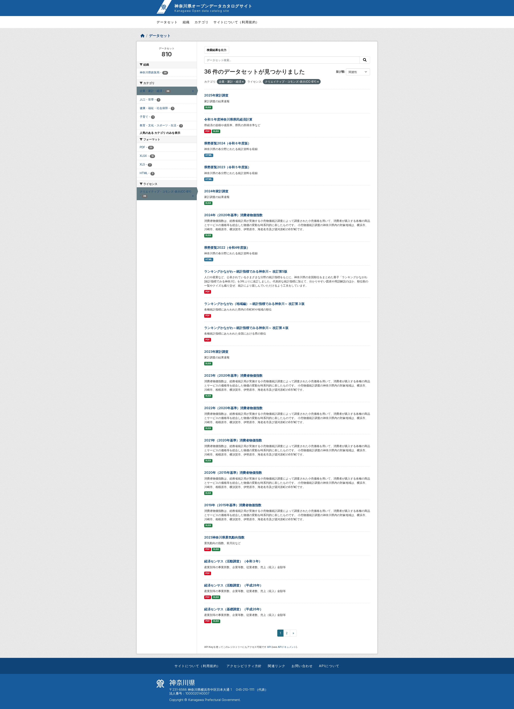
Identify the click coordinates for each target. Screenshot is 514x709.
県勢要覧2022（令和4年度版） (227, 247)
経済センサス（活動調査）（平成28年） (233, 585)
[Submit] (365, 60)
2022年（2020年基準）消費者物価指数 (233, 408)
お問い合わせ (302, 666)
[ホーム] (143, 35)
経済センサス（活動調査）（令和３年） (233, 561)
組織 (186, 22)
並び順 (340, 71)
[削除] (243, 81)
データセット (167, 22)
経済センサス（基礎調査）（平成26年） (233, 609)
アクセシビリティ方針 (244, 666)
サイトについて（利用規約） (236, 22)
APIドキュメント (287, 646)
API (269, 646)
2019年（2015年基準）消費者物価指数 (232, 505)
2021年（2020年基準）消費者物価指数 (233, 440)
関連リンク (277, 666)
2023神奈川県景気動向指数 (224, 537)
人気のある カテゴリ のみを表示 (160, 132)
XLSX (208, 107)
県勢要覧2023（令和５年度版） (227, 167)
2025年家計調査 (216, 95)
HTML (208, 155)
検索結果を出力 (216, 50)
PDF (207, 131)
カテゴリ (202, 22)
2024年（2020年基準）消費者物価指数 (233, 215)
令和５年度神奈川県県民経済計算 (228, 119)
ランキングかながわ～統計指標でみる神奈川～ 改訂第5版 (245, 271)
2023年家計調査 (216, 352)
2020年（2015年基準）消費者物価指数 (233, 473)
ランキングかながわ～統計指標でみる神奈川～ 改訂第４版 (246, 328)
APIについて (329, 666)
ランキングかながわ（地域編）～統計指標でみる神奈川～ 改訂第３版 (254, 304)
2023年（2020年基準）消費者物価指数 (233, 375)
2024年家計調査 (216, 191)
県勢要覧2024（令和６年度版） (227, 143)
